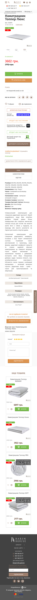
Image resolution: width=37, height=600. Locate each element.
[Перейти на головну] (18, 2)
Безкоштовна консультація (35, 302)
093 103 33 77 (19, 556)
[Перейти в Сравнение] (27, 2)
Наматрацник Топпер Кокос (18, 417)
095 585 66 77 (19, 553)
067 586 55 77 (19, 558)
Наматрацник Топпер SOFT (18, 493)
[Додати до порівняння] (10, 409)
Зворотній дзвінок (19, 563)
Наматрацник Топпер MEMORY (18, 380)
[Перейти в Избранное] (24, 2)
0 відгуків (19, 24)
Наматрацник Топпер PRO (18, 455)
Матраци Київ (18, 597)
